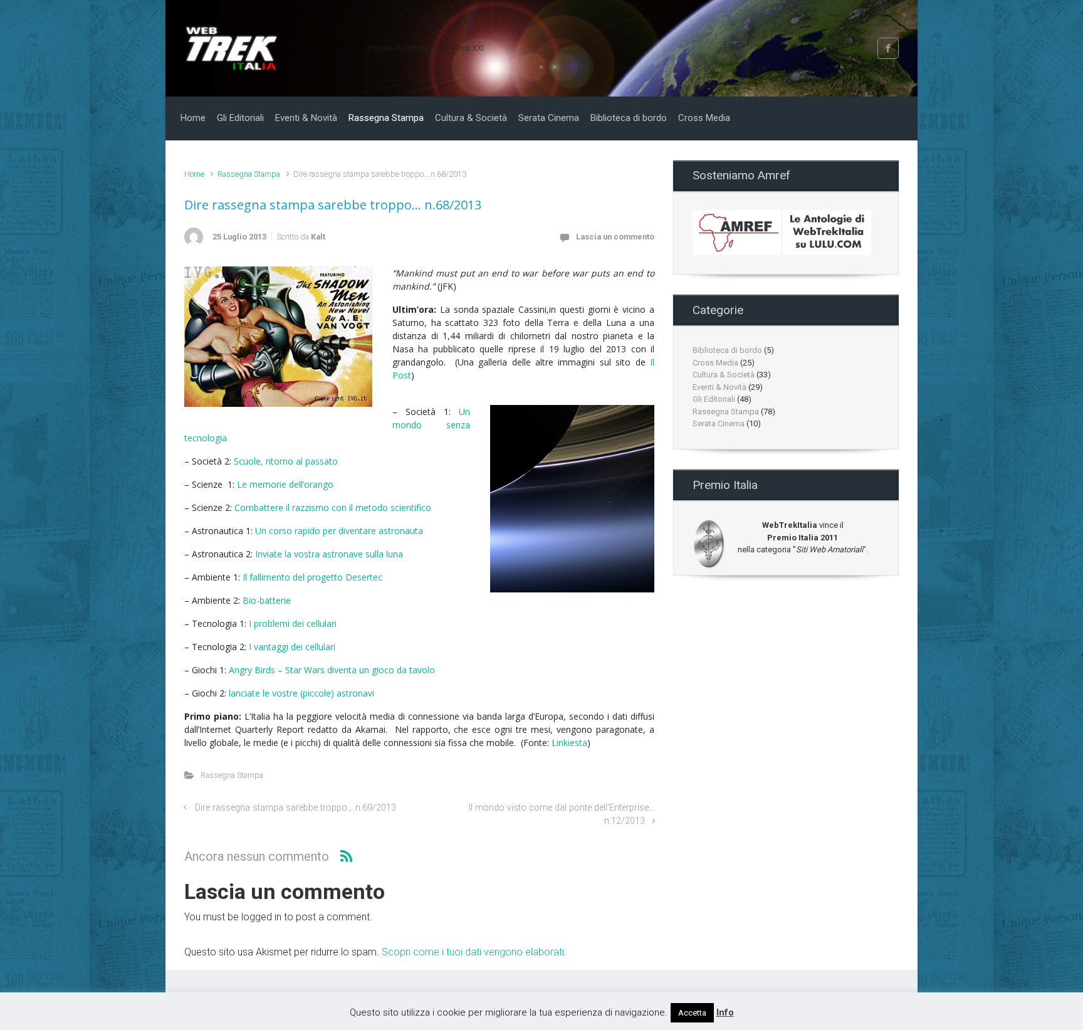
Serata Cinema (719, 423)
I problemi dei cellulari (293, 623)
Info (725, 1012)
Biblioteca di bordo (727, 350)
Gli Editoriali (714, 399)
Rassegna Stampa (248, 174)
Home (194, 174)
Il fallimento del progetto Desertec (312, 577)
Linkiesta (569, 743)
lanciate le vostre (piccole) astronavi (301, 693)
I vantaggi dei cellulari (292, 647)
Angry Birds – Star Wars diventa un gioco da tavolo (332, 670)
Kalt (318, 236)
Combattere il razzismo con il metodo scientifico (332, 507)
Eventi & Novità (719, 387)
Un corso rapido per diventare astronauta (339, 531)
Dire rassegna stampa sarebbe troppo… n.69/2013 (295, 807)
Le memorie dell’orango (285, 484)
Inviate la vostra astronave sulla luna (329, 554)
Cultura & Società (724, 374)
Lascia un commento (615, 236)
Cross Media (715, 362)
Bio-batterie (267, 600)
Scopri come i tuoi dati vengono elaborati (473, 952)
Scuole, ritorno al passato (286, 461)
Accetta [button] (692, 1012)
